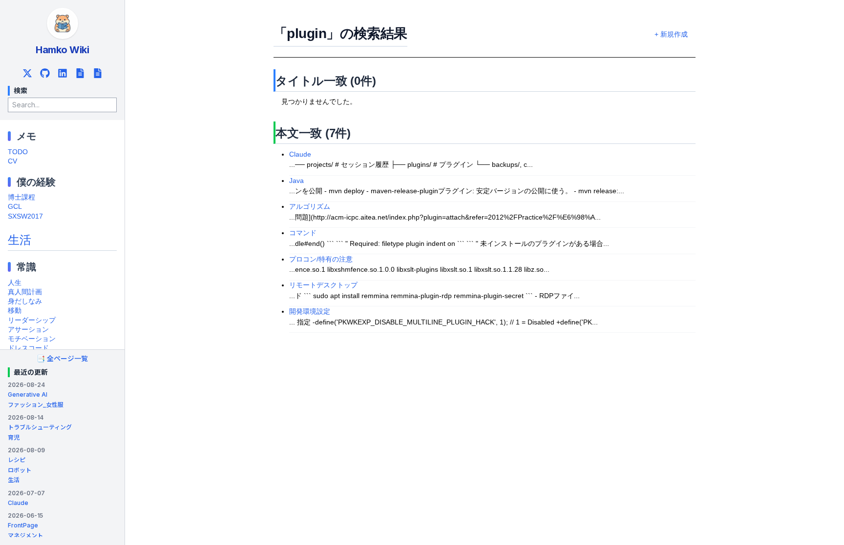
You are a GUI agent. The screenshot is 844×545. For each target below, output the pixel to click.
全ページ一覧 (62, 358)
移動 (14, 310)
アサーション (28, 329)
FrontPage (23, 525)
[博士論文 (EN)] (98, 73)
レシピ (16, 460)
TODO (18, 152)
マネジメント (25, 535)
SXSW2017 (25, 216)
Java (296, 180)
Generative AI (27, 394)
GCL (15, 206)
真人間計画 (25, 292)
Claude (18, 502)
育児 (14, 437)
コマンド (302, 233)
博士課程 (21, 197)
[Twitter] (27, 73)
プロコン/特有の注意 (321, 259)
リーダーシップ (32, 320)
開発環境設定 (309, 311)
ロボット (19, 470)
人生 (14, 282)
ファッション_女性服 (35, 404)
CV (12, 161)
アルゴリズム (309, 206)
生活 (19, 239)
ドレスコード (28, 348)
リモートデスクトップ (323, 285)
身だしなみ (25, 301)
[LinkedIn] (62, 73)
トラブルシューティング (40, 427)
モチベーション (32, 339)
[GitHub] (45, 73)
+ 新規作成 (671, 34)
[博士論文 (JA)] (80, 73)
